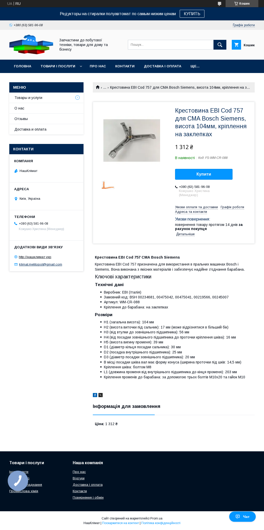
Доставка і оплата (162, 66)
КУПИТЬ (192, 14)
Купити (203, 174)
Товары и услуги (28, 98)
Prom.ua (156, 518)
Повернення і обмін (88, 497)
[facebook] (95, 396)
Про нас (98, 66)
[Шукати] (219, 45)
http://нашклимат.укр (35, 257)
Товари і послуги (57, 66)
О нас (19, 108)
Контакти (125, 66)
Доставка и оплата (30, 129)
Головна (22, 66)
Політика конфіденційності (160, 523)
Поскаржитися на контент (120, 523)
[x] (100, 396)
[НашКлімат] (31, 53)
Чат (246, 517)
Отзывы (21, 119)
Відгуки (79, 478)
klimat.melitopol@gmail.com (40, 264)
